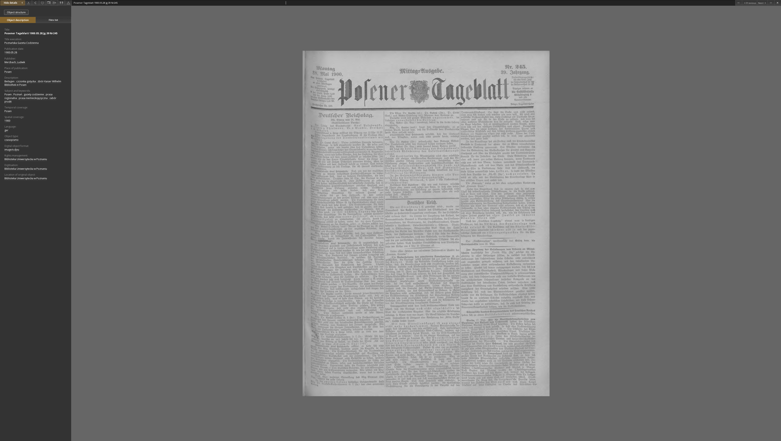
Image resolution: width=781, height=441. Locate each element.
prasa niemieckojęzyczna (33, 98)
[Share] (35, 2)
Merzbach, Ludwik (14, 62)
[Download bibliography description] (54, 3)
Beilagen (9, 81)
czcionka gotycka (26, 81)
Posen (8, 72)
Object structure (16, 12)
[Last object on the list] (771, 2)
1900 (7, 120)
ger (6, 130)
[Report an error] (68, 2)
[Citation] (61, 2)
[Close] (777, 2)
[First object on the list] (738, 2)
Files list (53, 19)
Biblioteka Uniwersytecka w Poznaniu (25, 159)
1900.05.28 (10, 52)
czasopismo (11, 140)
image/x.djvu (11, 149)
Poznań (17, 94)
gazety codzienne (34, 94)
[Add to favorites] (42, 2)
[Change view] (48, 2)
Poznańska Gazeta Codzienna (21, 43)
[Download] (28, 2)
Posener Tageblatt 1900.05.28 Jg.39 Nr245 (30, 33)
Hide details (10, 2)
